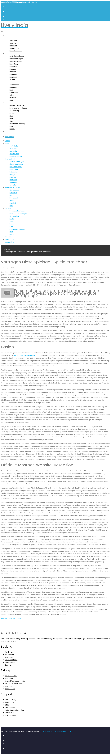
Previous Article (6, 618)
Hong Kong (14, 64)
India (7, 38)
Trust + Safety (10, 700)
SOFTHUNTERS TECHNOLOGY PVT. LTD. (57, 731)
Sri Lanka (13, 79)
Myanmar (13, 74)
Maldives (13, 72)
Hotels (12, 113)
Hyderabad (14, 92)
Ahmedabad (14, 85)
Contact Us (9, 134)
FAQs (7, 705)
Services (8, 103)
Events (12, 129)
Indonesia (13, 66)
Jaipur (12, 95)
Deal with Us (9, 713)
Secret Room (10, 689)
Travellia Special (11, 715)
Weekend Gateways (12, 82)
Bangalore (13, 87)
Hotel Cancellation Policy (14, 710)
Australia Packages (17, 56)
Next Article (17, 618)
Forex (12, 118)
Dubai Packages (16, 61)
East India (13, 46)
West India (13, 43)
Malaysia (13, 69)
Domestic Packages (17, 105)
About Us (8, 131)
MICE (11, 126)
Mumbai (13, 98)
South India (14, 40)
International (10, 53)
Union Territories (16, 51)
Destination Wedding (17, 124)
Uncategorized (10, 252)
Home (7, 35)
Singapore (13, 77)
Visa (11, 116)
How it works (9, 678)
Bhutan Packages (16, 59)
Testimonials (10, 707)
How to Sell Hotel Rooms (14, 684)
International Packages (18, 108)
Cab (11, 121)
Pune (11, 100)
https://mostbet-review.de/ (25, 355)
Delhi (11, 90)
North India (9, 652)
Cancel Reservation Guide (15, 681)
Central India (14, 48)
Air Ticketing (14, 111)
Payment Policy (11, 676)
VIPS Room (9, 686)
